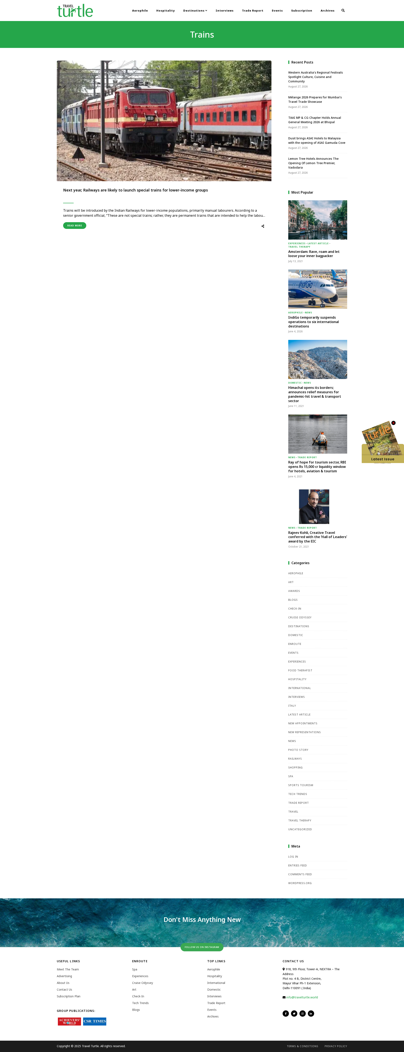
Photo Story (298, 750)
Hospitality (165, 10)
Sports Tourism (300, 785)
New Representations (304, 732)
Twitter (294, 1013)
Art (291, 582)
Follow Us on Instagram (202, 947)
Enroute (294, 644)
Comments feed (300, 874)
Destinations (194, 10)
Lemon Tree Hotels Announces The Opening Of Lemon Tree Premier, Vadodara (313, 163)
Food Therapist (300, 670)
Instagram (302, 1013)
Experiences (297, 243)
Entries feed (297, 865)
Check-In (294, 608)
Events (277, 10)
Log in (293, 856)
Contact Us (64, 989)
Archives (328, 10)
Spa (290, 776)
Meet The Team (68, 969)
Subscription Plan (68, 996)
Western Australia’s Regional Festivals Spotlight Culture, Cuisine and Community (315, 76)
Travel (293, 811)
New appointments (303, 723)
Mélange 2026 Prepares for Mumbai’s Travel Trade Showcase (315, 99)
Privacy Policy (336, 1046)
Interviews (225, 10)
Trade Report (252, 10)
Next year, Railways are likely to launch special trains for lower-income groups (135, 190)
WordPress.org (300, 883)
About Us (63, 983)
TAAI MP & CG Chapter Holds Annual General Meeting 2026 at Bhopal (314, 120)
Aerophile (140, 10)
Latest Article (318, 243)
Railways (295, 758)
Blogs (293, 600)
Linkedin (311, 1013)
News (308, 312)
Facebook (286, 1013)
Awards (294, 591)
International (299, 688)
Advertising (64, 976)
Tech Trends (297, 794)
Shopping (295, 767)
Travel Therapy (299, 246)
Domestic (295, 382)
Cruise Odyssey (300, 617)
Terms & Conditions (302, 1046)
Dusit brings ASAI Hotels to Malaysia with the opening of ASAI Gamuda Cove (316, 140)
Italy (292, 705)
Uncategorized (300, 829)
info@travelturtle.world (302, 997)
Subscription (301, 10)
